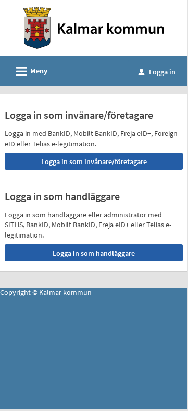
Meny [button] (30, 71)
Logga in (157, 72)
